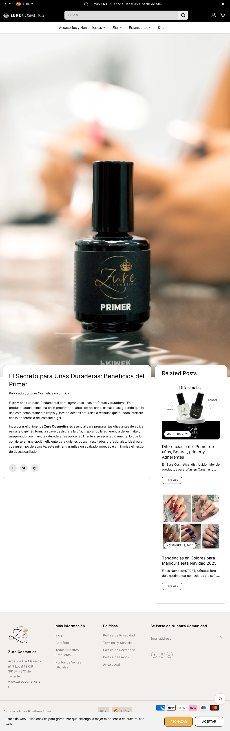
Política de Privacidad (119, 635)
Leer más (172, 480)
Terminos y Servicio (117, 643)
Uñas (115, 27)
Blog (58, 635)
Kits (161, 27)
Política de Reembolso (119, 650)
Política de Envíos (116, 657)
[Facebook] (13, 468)
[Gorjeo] (24, 468)
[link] (25, 635)
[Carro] (223, 15)
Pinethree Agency (40, 711)
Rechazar (178, 721)
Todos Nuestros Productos (67, 652)
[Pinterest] (35, 468)
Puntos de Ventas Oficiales (68, 664)
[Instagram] (162, 655)
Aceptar (209, 721)
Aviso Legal (111, 664)
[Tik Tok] (169, 655)
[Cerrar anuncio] (223, 4)
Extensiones (139, 27)
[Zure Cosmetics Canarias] (23, 15)
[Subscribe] (219, 638)
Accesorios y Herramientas (81, 27)
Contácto (62, 643)
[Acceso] (214, 15)
